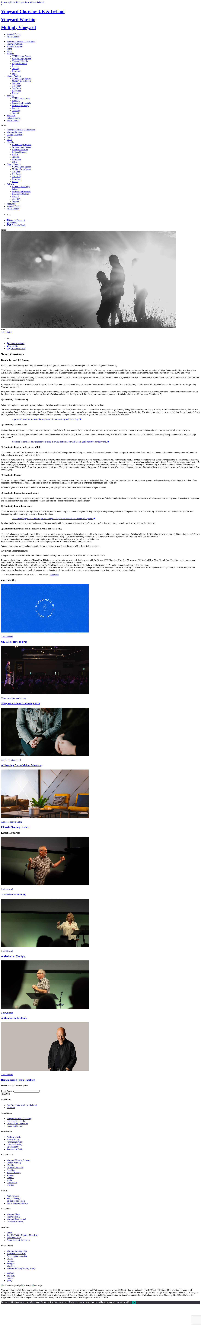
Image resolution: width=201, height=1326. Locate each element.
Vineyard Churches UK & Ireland (33, 11)
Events (15, 66)
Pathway (10, 96)
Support (15, 113)
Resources (16, 71)
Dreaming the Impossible (17, 1123)
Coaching (11, 1170)
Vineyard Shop (13, 1214)
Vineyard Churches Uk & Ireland (21, 41)
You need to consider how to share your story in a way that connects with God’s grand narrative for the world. (59, 442)
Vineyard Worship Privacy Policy (21, 1268)
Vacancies (11, 1107)
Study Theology (14, 1198)
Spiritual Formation (15, 1167)
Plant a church (13, 1196)
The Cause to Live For (16, 1121)
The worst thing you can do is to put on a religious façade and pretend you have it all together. (52, 518)
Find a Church (13, 37)
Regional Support (19, 63)
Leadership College (20, 105)
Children (10, 1177)
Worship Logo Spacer (21, 58)
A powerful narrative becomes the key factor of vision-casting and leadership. (45, 419)
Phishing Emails (14, 1137)
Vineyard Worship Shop (17, 1251)
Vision (9, 51)
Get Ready (16, 86)
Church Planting (14, 76)
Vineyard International (16, 1219)
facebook (10, 1273)
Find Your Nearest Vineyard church (22, 1105)
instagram (11, 1275)
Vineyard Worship (18, 19)
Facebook (11, 1261)
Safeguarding (12, 1147)
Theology (16, 110)
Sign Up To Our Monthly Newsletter (22, 1235)
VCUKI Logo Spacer (21, 56)
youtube (10, 1278)
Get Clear (16, 83)
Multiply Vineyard (18, 27)
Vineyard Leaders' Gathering (19, 1118)
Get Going (16, 88)
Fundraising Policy (15, 1142)
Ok (134, 1302)
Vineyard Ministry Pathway (18, 1160)
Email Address (7, 1091)
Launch (15, 108)
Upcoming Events (14, 1126)
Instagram (11, 1263)
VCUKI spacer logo (21, 98)
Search (9, 1232)
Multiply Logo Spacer (21, 81)
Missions (10, 1175)
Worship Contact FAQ (16, 1253)
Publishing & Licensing (17, 1256)
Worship (10, 54)
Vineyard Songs (13, 1217)
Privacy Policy (13, 1139)
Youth (9, 1180)
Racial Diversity (14, 1172)
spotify (9, 1280)
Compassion (12, 1182)
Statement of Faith (14, 1149)
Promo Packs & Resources (18, 1240)
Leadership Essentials (21, 103)
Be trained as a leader (16, 1201)
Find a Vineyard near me (17, 1203)
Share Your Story (14, 1237)
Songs (14, 73)
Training (15, 68)
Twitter (10, 1258)
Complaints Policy (14, 1144)
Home (9, 49)
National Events (13, 34)
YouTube (10, 1266)
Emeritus (10, 1185)
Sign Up (5, 1094)
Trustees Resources (15, 1222)
